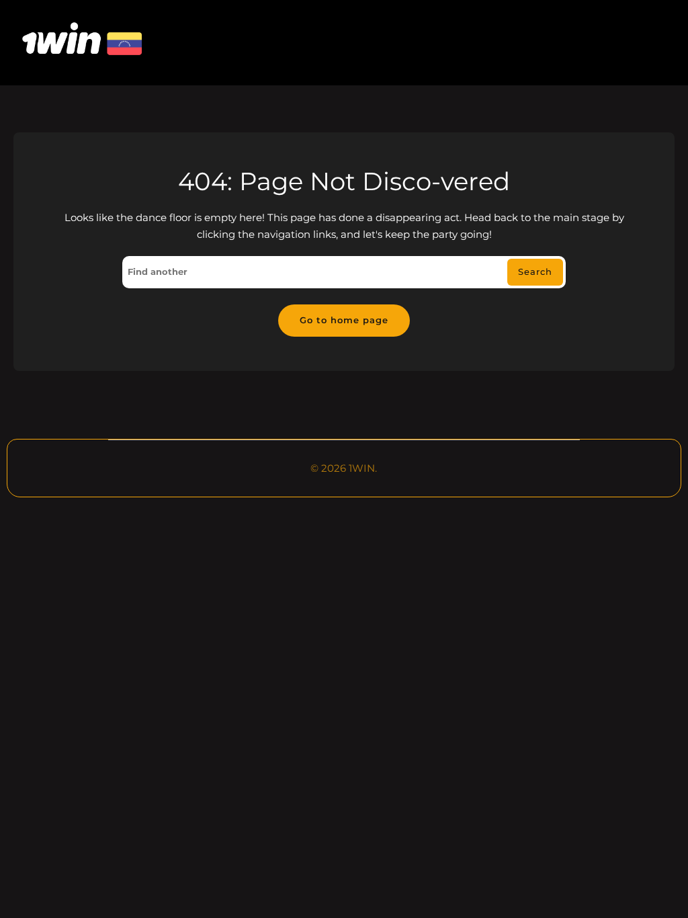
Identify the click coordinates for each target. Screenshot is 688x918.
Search (535, 271)
